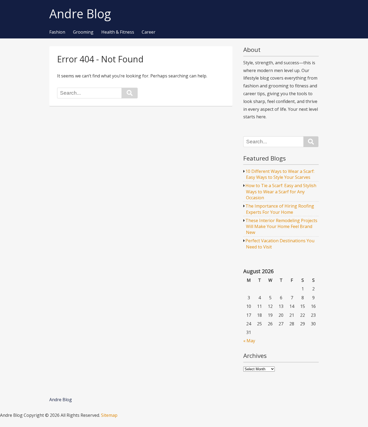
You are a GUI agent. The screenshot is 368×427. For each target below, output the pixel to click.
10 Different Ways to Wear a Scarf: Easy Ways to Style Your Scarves (279, 174)
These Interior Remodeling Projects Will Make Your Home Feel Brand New (281, 227)
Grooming (83, 32)
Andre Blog (80, 14)
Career (148, 32)
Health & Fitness (117, 32)
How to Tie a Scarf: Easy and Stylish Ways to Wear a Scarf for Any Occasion (280, 192)
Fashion (57, 32)
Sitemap (109, 415)
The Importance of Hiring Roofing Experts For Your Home (279, 209)
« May (249, 341)
